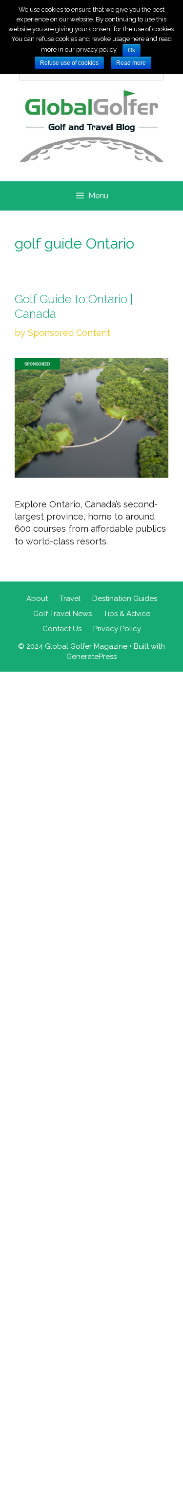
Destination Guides (124, 598)
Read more (131, 62)
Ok (131, 50)
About (37, 598)
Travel (70, 598)
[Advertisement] (91, 1089)
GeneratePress (91, 656)
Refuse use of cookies (69, 62)
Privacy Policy (117, 628)
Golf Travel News (62, 613)
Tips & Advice (126, 613)
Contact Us (61, 628)
